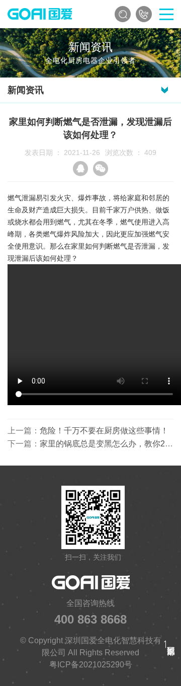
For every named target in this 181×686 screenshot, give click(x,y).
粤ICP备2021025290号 (90, 664)
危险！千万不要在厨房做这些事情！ (104, 430)
